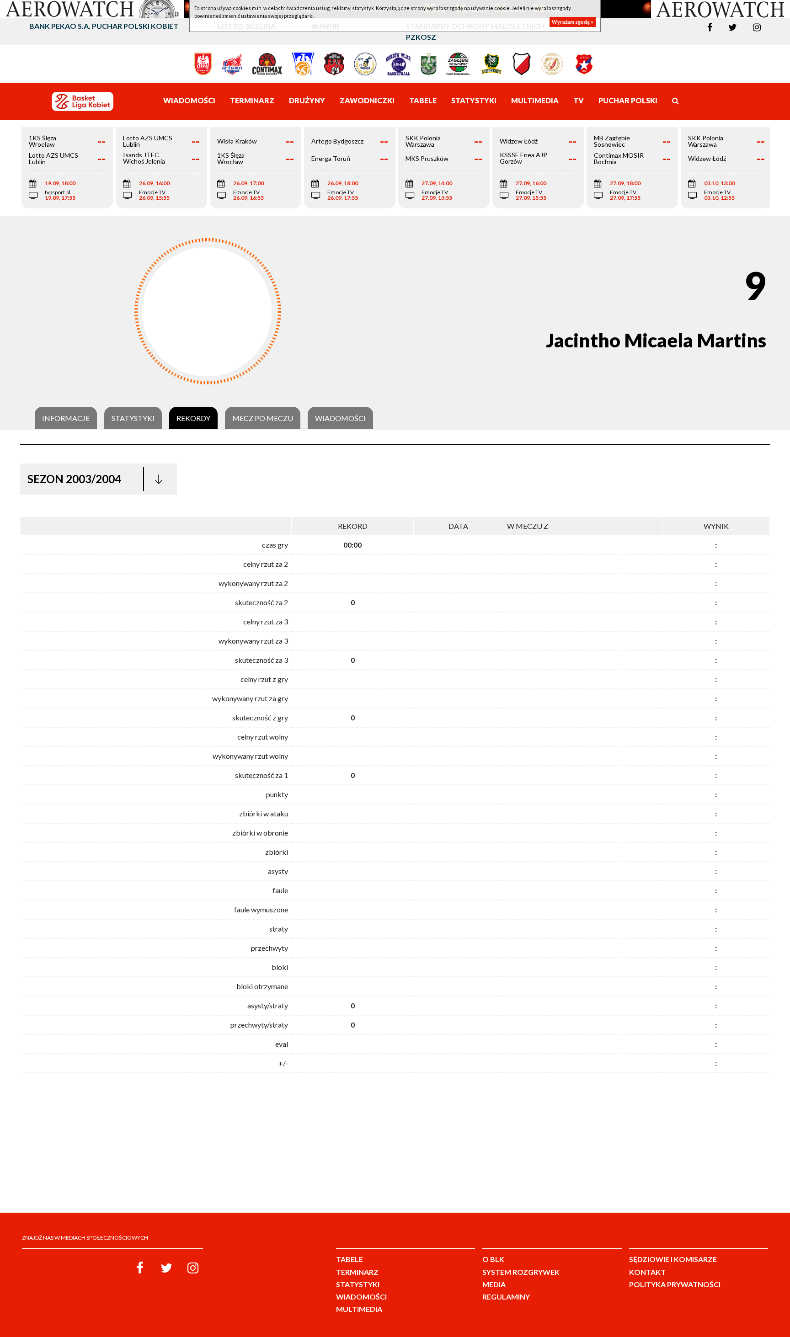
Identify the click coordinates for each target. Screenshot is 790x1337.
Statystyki (133, 418)
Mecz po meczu (262, 418)
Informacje (66, 418)
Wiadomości (340, 418)
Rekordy (193, 418)
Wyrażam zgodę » (572, 22)
